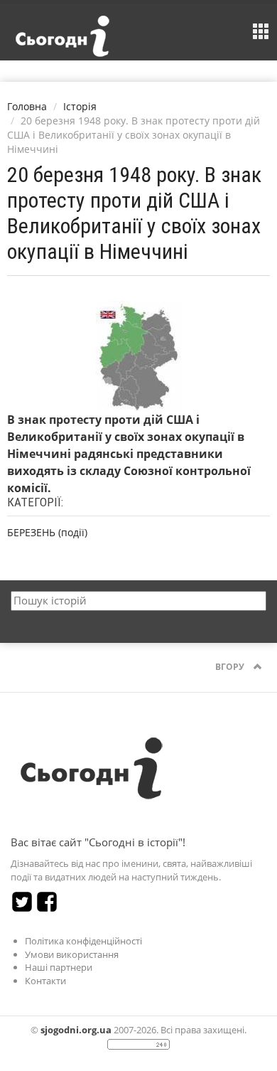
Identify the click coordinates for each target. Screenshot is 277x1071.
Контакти (45, 980)
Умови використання (72, 954)
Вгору (230, 667)
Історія (80, 106)
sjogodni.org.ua (76, 1029)
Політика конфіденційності (83, 940)
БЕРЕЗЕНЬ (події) (47, 532)
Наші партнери (58, 967)
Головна (27, 106)
